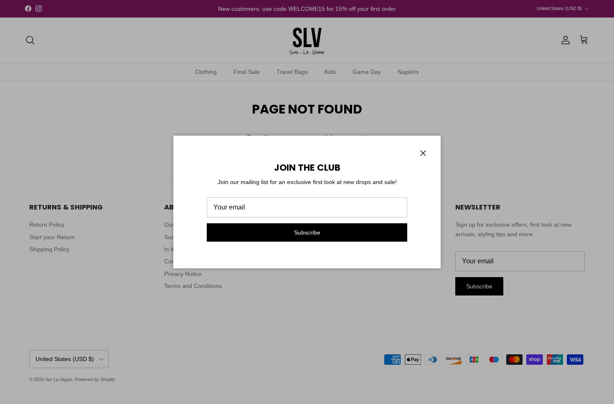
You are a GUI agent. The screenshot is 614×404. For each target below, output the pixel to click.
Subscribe (307, 232)
